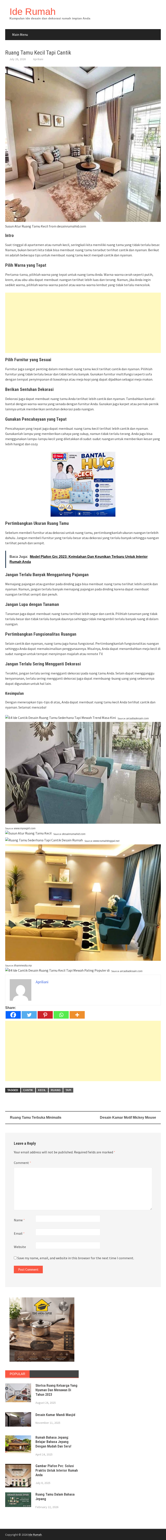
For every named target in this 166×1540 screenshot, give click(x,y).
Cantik (28, 1090)
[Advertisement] (83, 323)
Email (19, 1233)
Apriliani (38, 59)
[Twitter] (29, 1015)
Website (20, 1247)
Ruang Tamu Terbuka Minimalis (35, 1117)
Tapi (68, 1090)
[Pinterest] (45, 1015)
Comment (22, 1162)
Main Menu (20, 34)
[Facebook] (13, 1015)
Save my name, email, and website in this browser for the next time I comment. (75, 1258)
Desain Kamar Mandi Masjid (55, 1415)
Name (19, 1220)
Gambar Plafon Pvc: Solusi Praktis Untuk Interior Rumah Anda (56, 1470)
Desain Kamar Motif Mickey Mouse (128, 1117)
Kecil (42, 1090)
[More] (77, 1015)
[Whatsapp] (61, 1015)
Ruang (56, 1090)
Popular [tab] (17, 1374)
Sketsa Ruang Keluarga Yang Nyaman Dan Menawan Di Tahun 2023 (56, 1390)
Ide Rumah (33, 11)
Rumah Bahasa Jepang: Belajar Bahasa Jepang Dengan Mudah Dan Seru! (53, 1442)
